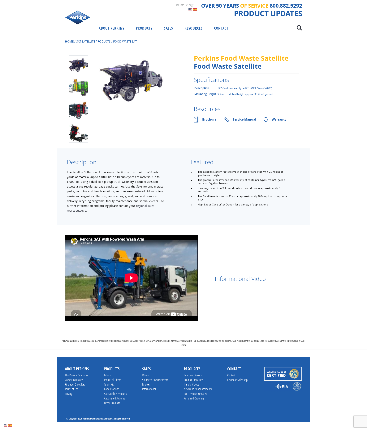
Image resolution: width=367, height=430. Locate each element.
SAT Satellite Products (93, 41)
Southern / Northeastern (155, 380)
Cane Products (111, 389)
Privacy (68, 393)
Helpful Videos (191, 384)
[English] (190, 9)
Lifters (107, 375)
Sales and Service (193, 375)
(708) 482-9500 (266, 340)
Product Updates (268, 13)
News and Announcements (198, 389)
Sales (168, 28)
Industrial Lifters (112, 380)
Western (146, 375)
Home (69, 41)
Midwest (146, 384)
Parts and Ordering (194, 398)
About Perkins (111, 28)
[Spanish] (195, 9)
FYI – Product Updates (195, 393)
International (149, 389)
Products (144, 28)
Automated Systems (114, 398)
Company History (74, 380)
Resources (194, 28)
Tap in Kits (109, 384)
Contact (221, 28)
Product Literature (193, 380)
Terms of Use (71, 389)
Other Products (112, 403)
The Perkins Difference (77, 375)
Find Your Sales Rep (75, 384)
